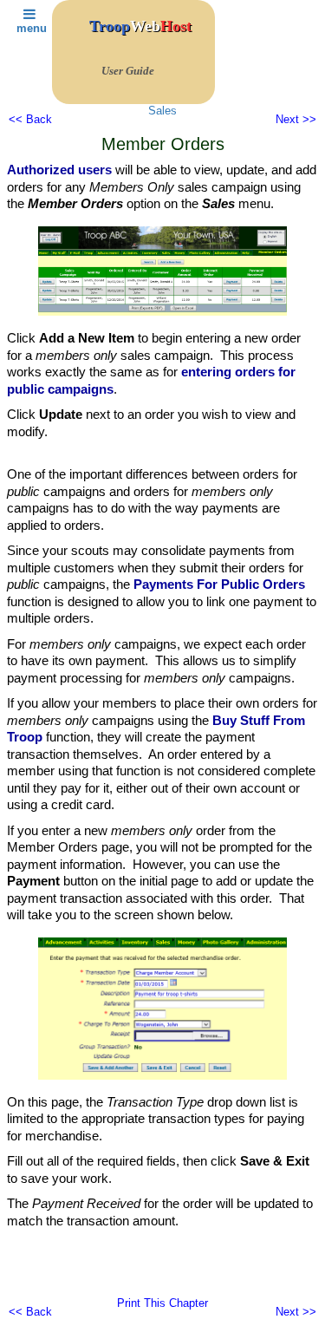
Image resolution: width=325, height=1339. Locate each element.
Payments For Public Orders (219, 584)
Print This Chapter (162, 1303)
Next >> (296, 119)
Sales (162, 110)
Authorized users (59, 169)
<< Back (30, 119)
